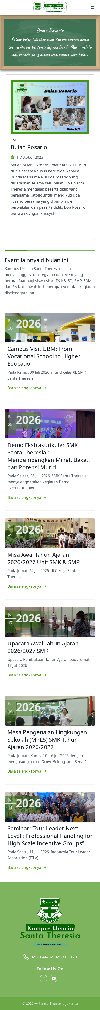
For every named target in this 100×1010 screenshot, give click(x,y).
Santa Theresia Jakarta (58, 1003)
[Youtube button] (53, 978)
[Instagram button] (43, 978)
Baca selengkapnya (24, 387)
